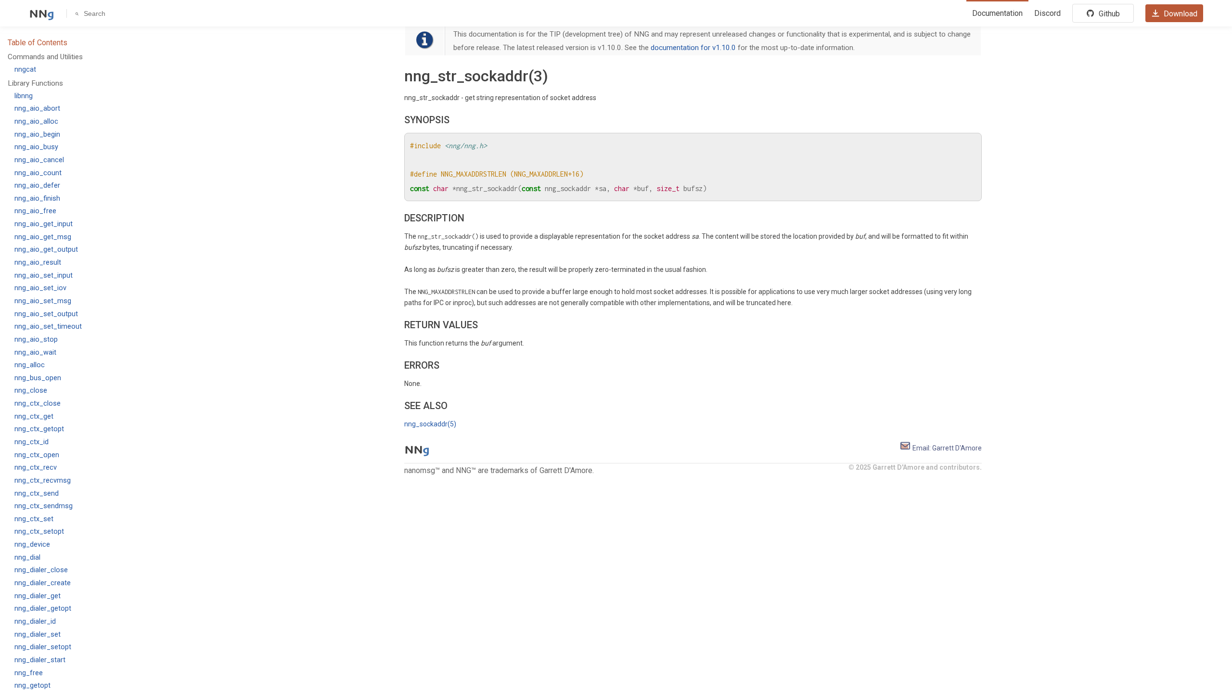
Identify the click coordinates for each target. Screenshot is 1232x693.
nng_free (28, 673)
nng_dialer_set (37, 634)
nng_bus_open (37, 378)
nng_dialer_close (41, 570)
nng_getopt (32, 685)
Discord (1047, 13)
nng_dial (27, 557)
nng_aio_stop (36, 339)
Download (1179, 13)
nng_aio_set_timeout (48, 326)
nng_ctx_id (31, 442)
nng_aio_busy (36, 147)
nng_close (30, 390)
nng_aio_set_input (43, 275)
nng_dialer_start (39, 660)
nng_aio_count (38, 173)
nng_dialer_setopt (42, 647)
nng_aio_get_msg (42, 237)
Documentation (997, 13)
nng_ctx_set (33, 519)
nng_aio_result (37, 262)
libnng (23, 96)
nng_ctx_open (36, 455)
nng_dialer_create (42, 583)
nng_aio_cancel (39, 160)
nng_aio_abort (37, 108)
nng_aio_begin (37, 134)
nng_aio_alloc (36, 121)
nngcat (25, 69)
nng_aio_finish (37, 198)
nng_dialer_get (37, 596)
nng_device (32, 544)
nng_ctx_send (36, 493)
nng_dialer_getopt (42, 608)
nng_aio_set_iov (40, 288)
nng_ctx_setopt (39, 531)
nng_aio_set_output (46, 314)
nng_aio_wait (35, 352)
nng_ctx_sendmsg (43, 506)
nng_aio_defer (37, 185)
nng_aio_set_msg (42, 301)
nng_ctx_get (33, 416)
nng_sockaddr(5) (430, 424)
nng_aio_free (35, 211)
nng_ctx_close (37, 403)
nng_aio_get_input (43, 224)
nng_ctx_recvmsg (42, 480)
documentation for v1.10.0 (693, 47)
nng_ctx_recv (35, 467)
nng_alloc (29, 365)
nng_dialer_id (35, 621)
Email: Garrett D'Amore (946, 448)
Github (1108, 13)
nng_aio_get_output (46, 249)
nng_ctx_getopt (39, 429)
